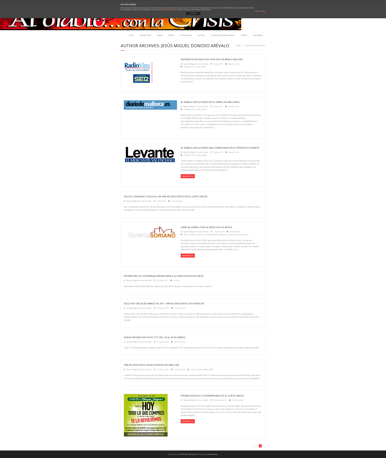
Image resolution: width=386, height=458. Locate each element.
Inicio (131, 35)
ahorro (187, 234)
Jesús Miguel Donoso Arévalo (197, 64)
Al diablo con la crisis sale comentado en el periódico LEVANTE (220, 147)
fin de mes (206, 234)
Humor (171, 35)
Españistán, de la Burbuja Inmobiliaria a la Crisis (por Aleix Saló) (163, 275)
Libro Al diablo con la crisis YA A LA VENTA (206, 227)
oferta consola (202, 369)
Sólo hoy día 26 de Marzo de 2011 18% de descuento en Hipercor (164, 303)
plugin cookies (260, 11)
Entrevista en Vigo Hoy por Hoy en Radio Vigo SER (212, 59)
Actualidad (257, 35)
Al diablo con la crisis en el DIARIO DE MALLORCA (210, 101)
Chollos (244, 35)
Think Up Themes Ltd (188, 454)
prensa (204, 109)
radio (203, 66)
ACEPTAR (193, 13)
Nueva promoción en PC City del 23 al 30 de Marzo (154, 337)
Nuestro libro (145, 35)
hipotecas (214, 234)
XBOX (211, 369)
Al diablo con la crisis (192, 66)
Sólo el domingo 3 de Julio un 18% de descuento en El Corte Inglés (165, 196)
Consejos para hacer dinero (223, 35)
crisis (199, 234)
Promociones (186, 35)
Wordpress (213, 454)
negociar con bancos (227, 234)
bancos (193, 234)
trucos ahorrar (242, 234)
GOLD (193, 369)
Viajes (159, 35)
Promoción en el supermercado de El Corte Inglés (212, 395)
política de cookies (168, 10)
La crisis (201, 35)
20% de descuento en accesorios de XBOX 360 (151, 364)
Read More (186, 176)
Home (238, 45)
